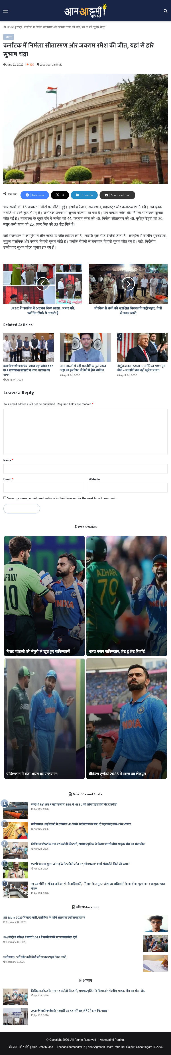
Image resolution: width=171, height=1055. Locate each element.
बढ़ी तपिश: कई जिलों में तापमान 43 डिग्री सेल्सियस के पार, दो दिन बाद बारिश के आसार (81, 824)
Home (10, 27)
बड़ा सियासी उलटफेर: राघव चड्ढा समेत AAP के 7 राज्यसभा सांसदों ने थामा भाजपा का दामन (28, 370)
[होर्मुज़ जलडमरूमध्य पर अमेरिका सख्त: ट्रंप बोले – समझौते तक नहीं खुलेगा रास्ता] (142, 347)
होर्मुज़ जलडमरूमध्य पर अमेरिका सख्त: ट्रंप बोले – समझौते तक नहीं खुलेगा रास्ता (141, 368)
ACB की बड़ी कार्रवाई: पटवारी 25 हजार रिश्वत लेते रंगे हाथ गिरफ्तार (69, 1010)
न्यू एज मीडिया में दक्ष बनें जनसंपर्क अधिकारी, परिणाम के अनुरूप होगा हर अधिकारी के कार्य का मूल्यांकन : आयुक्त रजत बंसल (98, 886)
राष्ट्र (19, 27)
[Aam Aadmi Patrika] (85, 10)
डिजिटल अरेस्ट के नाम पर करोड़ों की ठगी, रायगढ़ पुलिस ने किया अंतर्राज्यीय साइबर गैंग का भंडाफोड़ (88, 844)
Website (94, 479)
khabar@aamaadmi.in (71, 1047)
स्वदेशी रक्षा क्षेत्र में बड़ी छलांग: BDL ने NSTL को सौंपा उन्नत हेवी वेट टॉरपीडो (74, 804)
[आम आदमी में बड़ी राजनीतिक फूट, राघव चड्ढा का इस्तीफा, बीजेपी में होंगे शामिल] (85, 347)
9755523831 (47, 1047)
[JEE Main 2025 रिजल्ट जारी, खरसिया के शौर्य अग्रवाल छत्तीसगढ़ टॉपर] (155, 923)
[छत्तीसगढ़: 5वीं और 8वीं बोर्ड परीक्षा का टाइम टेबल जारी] (155, 963)
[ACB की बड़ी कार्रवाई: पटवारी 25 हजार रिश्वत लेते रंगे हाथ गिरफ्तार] (15, 1016)
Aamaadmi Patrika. (112, 1039)
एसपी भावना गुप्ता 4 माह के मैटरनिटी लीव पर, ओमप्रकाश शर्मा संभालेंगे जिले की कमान (80, 864)
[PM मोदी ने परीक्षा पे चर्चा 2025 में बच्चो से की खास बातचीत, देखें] (155, 943)
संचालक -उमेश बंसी (19, 1047)
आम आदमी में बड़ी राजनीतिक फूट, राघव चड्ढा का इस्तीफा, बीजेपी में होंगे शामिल (83, 368)
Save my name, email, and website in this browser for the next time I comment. (61, 498)
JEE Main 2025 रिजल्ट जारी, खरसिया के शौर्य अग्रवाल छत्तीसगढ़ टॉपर (44, 917)
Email (8, 479)
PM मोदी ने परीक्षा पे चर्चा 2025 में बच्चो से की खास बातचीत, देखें (40, 937)
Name (8, 460)
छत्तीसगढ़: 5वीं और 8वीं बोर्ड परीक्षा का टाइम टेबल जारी (34, 957)
